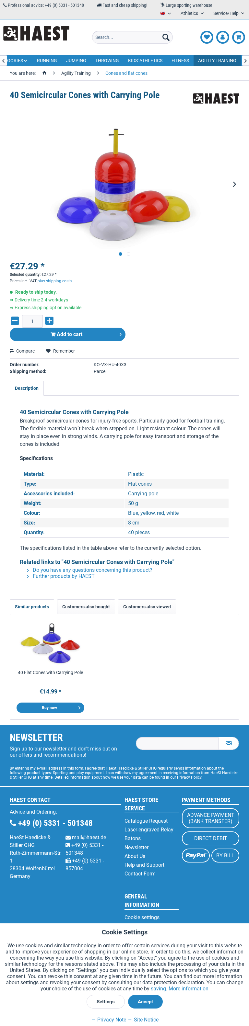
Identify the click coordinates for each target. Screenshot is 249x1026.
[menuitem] (132, 37)
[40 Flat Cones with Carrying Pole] (50, 643)
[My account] (222, 37)
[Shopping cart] (238, 37)
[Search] (166, 37)
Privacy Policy (189, 777)
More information (188, 989)
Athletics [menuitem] (190, 13)
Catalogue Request (146, 821)
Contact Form (140, 874)
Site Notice (146, 1020)
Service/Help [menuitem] (226, 13)
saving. (160, 989)
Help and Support (144, 865)
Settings (106, 1002)
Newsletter (136, 847)
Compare (25, 351)
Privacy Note (111, 1020)
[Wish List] (206, 37)
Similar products (32, 606)
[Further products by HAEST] (216, 101)
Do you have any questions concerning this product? (91, 570)
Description (27, 388)
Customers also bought (86, 606)
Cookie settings (142, 917)
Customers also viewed (147, 606)
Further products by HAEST (63, 576)
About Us (134, 856)
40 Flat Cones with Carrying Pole (50, 672)
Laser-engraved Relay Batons (148, 834)
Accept (145, 1002)
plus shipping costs (55, 281)
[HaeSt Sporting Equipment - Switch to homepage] (36, 37)
